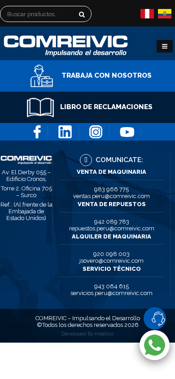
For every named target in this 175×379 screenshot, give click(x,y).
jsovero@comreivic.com (111, 260)
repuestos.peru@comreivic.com (111, 228)
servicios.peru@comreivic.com (111, 293)
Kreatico (104, 334)
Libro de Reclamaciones (105, 107)
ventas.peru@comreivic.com (111, 196)
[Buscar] (95, 16)
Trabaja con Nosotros (106, 75)
